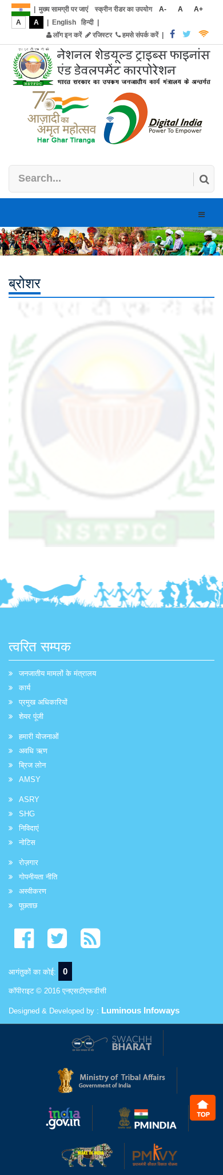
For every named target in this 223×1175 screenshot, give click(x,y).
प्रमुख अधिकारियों (43, 702)
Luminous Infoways (140, 1010)
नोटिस (27, 842)
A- (162, 9)
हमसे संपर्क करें (139, 35)
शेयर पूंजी (31, 716)
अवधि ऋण (33, 750)
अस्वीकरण (32, 891)
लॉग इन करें (66, 35)
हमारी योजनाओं (39, 736)
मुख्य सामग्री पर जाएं (63, 9)
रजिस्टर (101, 35)
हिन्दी (87, 22)
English (64, 22)
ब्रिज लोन (32, 765)
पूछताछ (28, 905)
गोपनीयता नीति (38, 877)
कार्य (24, 687)
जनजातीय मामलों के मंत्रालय (57, 673)
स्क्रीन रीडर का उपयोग (123, 9)
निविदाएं (29, 828)
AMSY (30, 779)
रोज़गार (28, 862)
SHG (27, 813)
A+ (198, 9)
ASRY (29, 799)
